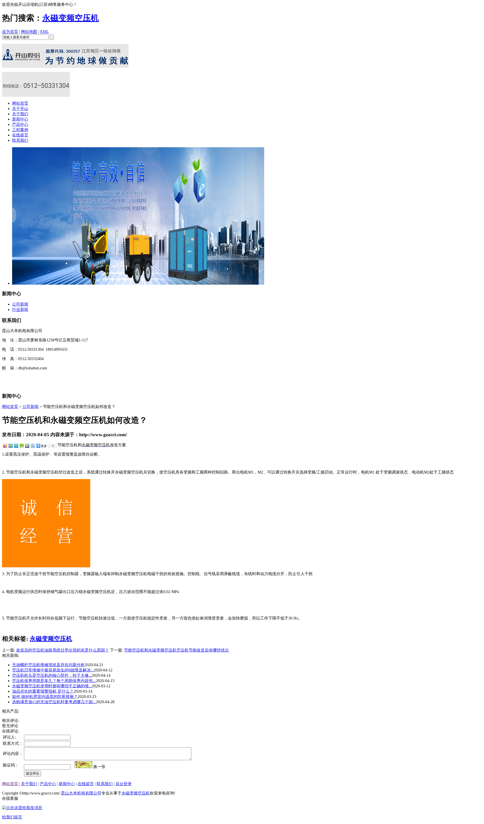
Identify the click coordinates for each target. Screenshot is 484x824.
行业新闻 (20, 309)
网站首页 (20, 103)
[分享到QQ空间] (10, 446)
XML (44, 32)
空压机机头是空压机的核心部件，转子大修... (52, 675)
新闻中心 (20, 119)
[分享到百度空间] (21, 446)
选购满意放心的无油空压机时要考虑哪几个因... (54, 702)
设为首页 (10, 32)
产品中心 (20, 124)
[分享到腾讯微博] (16, 446)
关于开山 (20, 108)
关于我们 (20, 114)
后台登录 (123, 784)
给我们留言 (12, 817)
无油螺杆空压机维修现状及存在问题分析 (48, 665)
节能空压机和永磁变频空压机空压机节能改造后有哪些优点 (176, 650)
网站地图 (29, 32)
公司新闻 (20, 304)
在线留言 (20, 135)
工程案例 (20, 130)
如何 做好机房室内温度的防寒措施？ (45, 696)
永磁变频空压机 (70, 17)
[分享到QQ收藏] (27, 446)
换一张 (99, 766)
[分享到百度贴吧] (32, 446)
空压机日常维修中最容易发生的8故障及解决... (53, 670)
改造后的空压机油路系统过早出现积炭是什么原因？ (62, 650)
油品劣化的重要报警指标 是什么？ (43, 691)
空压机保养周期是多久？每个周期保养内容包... (54, 681)
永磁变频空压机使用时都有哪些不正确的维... (52, 686)
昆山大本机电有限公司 (81, 793)
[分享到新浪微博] (5, 446)
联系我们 (20, 140)
